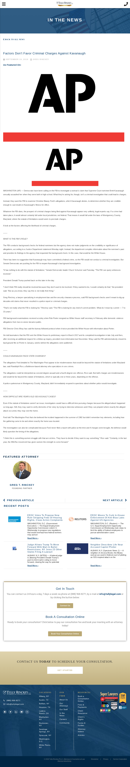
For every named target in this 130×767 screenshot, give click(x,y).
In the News (62, 714)
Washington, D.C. (44, 740)
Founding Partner (22, 488)
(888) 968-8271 (78, 594)
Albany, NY (44, 696)
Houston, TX (44, 707)
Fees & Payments (82, 706)
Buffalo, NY (44, 704)
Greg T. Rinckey (22, 485)
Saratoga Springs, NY (44, 730)
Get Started (65, 670)
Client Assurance (82, 712)
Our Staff (64, 709)
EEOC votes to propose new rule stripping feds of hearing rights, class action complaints (45, 517)
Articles (81, 735)
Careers (63, 719)
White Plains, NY (45, 746)
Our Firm (62, 694)
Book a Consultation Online (65, 617)
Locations (45, 692)
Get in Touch (65, 588)
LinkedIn (16, 712)
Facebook (5, 712)
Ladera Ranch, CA (44, 712)
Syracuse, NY (45, 735)
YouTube (21, 712)
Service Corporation (120, 759)
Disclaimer (94, 759)
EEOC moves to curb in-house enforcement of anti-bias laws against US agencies (108, 517)
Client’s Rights (81, 718)
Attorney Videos (81, 730)
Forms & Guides (81, 724)
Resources (84, 692)
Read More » (32, 538)
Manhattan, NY (44, 718)
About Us (64, 700)
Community (65, 723)
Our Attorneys (64, 704)
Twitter (10, 712)
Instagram (27, 712)
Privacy (105, 759)
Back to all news (15, 39)
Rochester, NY (44, 724)
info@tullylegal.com (15, 704)
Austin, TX (43, 700)
